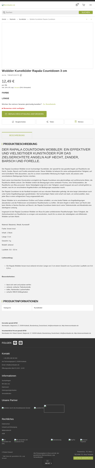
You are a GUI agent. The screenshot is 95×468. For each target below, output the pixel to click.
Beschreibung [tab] (17, 135)
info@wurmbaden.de (12, 365)
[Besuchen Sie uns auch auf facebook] (15, 343)
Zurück (4, 19)
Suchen (86, 12)
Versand (17, 87)
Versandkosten (6, 393)
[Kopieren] (21, 75)
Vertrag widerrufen (83, 458)
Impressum (5, 387)
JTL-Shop (89, 452)
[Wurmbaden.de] (8, 5)
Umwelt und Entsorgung (9, 427)
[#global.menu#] (90, 5)
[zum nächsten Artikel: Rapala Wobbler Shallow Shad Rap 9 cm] (91, 19)
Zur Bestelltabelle (49, 104)
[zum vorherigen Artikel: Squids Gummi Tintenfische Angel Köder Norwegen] (87, 19)
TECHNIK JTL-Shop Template (83, 454)
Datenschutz (6, 424)
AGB (3, 433)
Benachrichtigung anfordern (26, 114)
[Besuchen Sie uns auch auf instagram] (20, 343)
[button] (91, 337)
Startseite (13, 19)
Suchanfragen (6, 380)
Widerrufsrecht (6, 430)
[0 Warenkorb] (83, 5)
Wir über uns (6, 384)
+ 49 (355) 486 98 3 (9, 358)
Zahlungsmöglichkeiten (9, 390)
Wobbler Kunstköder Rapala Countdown (42, 19)
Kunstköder (22, 19)
